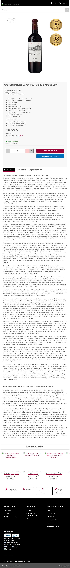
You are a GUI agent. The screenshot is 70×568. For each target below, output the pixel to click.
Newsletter (7, 510)
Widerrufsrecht (52, 520)
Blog (27, 518)
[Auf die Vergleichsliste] (9, 20)
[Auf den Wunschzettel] (14, 20)
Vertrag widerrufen (53, 526)
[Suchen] (67, 10)
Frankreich (14, 92)
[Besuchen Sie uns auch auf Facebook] (6, 557)
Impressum (50, 523)
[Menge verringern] (8, 151)
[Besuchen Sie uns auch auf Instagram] (10, 557)
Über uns (28, 510)
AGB (48, 510)
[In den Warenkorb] (4, 15)
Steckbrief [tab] (22, 170)
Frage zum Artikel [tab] (35, 170)
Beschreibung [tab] (9, 170)
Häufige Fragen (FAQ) (10, 516)
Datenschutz (51, 513)
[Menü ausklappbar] (3, 1)
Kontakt (6, 513)
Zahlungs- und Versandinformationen (32, 514)
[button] (51, 3)
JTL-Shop (67, 565)
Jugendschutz (51, 516)
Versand (20, 136)
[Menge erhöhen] (31, 151)
